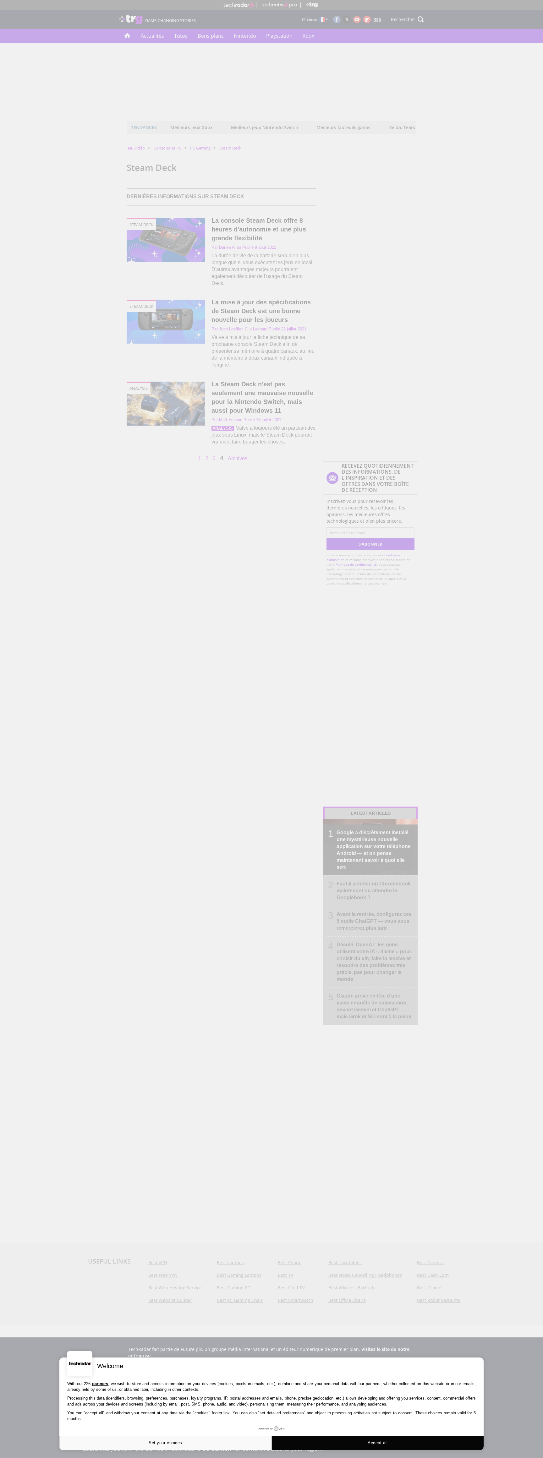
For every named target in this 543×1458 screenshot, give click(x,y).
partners (100, 1383)
